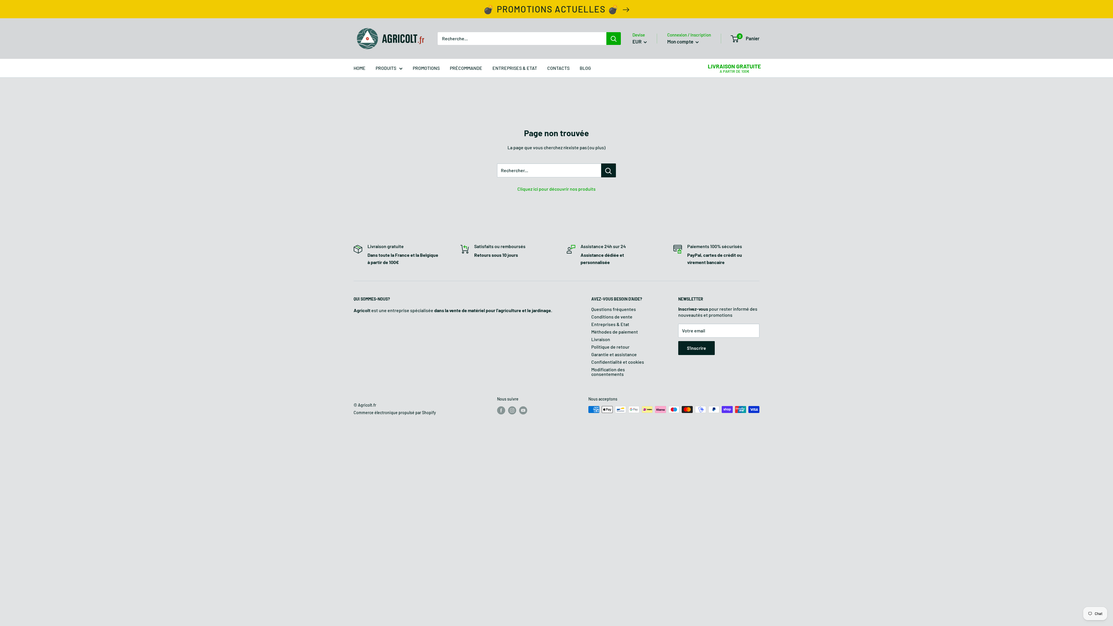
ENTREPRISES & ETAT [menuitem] (514, 68)
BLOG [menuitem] (585, 68)
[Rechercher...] (608, 170)
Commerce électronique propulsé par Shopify (395, 412)
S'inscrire (696, 348)
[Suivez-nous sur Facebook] (501, 410)
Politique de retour (610, 347)
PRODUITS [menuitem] (386, 68)
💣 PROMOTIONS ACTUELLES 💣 (551, 9)
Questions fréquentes (613, 309)
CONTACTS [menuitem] (558, 68)
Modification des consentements (608, 372)
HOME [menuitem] (359, 68)
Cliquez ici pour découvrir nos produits (556, 189)
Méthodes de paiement (614, 331)
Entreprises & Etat (610, 324)
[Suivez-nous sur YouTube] (523, 410)
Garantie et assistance (614, 354)
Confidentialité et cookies (617, 362)
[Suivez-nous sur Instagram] (512, 410)
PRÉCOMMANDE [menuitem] (466, 68)
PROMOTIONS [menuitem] (426, 68)
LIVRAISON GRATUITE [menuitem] (734, 66)
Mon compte (680, 41)
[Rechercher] (613, 38)
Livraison (600, 339)
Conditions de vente (611, 316)
